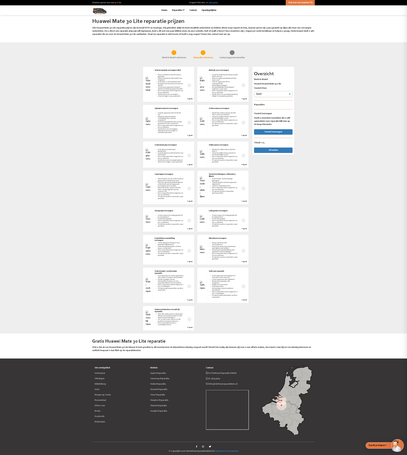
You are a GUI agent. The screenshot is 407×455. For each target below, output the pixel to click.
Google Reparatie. (159, 411)
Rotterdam (100, 422)
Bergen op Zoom (103, 395)
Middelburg (100, 384)
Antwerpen (100, 373)
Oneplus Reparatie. (159, 400)
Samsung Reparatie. (160, 379)
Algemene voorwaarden (226, 451)
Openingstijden (209, 10)
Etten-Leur (100, 406)
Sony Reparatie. (158, 395)
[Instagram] (203, 447)
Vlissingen (99, 379)
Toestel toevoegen (273, 132)
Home (164, 10)
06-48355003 (212, 3)
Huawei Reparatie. (159, 389)
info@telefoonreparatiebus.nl (223, 384)
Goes (97, 389)
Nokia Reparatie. (158, 384)
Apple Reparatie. (158, 373)
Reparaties (177, 10)
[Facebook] (196, 447)
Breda (97, 411)
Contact (193, 10)
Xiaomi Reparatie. (158, 406)
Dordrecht (99, 416)
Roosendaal (100, 400)
